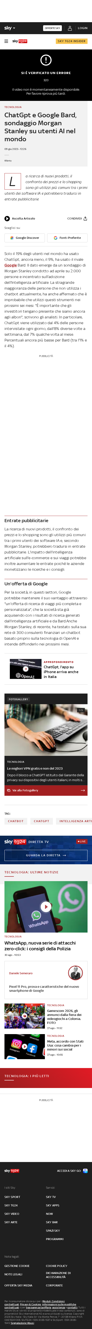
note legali (13, 1274)
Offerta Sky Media (18, 1285)
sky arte (11, 1222)
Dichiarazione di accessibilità (58, 1275)
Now (49, 1213)
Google (10, 265)
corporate (54, 1285)
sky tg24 (11, 1205)
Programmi (54, 1239)
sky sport (12, 1197)
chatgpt (41, 821)
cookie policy (56, 1266)
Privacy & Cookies (30, 1304)
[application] (19, 218)
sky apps (53, 1205)
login (83, 28)
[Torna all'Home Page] (20, 41)
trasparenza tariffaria (38, 1307)
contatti (72, 1307)
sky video (11, 1213)
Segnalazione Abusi (22, 1323)
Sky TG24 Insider (72, 41)
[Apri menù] (6, 41)
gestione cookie (16, 1266)
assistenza (58, 1307)
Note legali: (11, 1256)
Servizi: (50, 1187)
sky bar (52, 1222)
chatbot (16, 821)
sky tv (51, 1197)
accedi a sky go (69, 1170)
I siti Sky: (10, 1187)
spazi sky (53, 1230)
